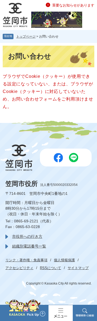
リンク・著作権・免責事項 (26, 260)
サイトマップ (78, 268)
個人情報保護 (64, 260)
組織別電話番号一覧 (29, 246)
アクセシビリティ (19, 268)
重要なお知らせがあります (73, 5)
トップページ (26, 36)
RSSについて (50, 268)
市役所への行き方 (27, 236)
